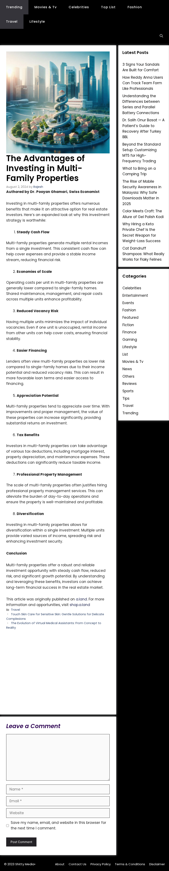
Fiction (128, 324)
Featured (130, 317)
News (127, 369)
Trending (14, 7)
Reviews (129, 383)
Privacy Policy (100, 864)
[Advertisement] (58, 672)
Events (128, 302)
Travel (12, 21)
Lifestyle (37, 21)
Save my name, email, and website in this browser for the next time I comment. (58, 825)
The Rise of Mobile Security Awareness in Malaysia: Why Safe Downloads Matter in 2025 (141, 192)
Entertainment (135, 295)
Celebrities (79, 7)
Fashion (135, 7)
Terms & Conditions (130, 864)
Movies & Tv (45, 7)
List (125, 354)
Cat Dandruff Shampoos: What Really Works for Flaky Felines (143, 254)
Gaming (129, 339)
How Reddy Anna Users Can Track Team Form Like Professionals (142, 83)
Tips (125, 398)
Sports (128, 391)
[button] (161, 36)
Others (128, 376)
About (60, 864)
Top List (108, 7)
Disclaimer (157, 864)
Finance (129, 332)
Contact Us (77, 864)
